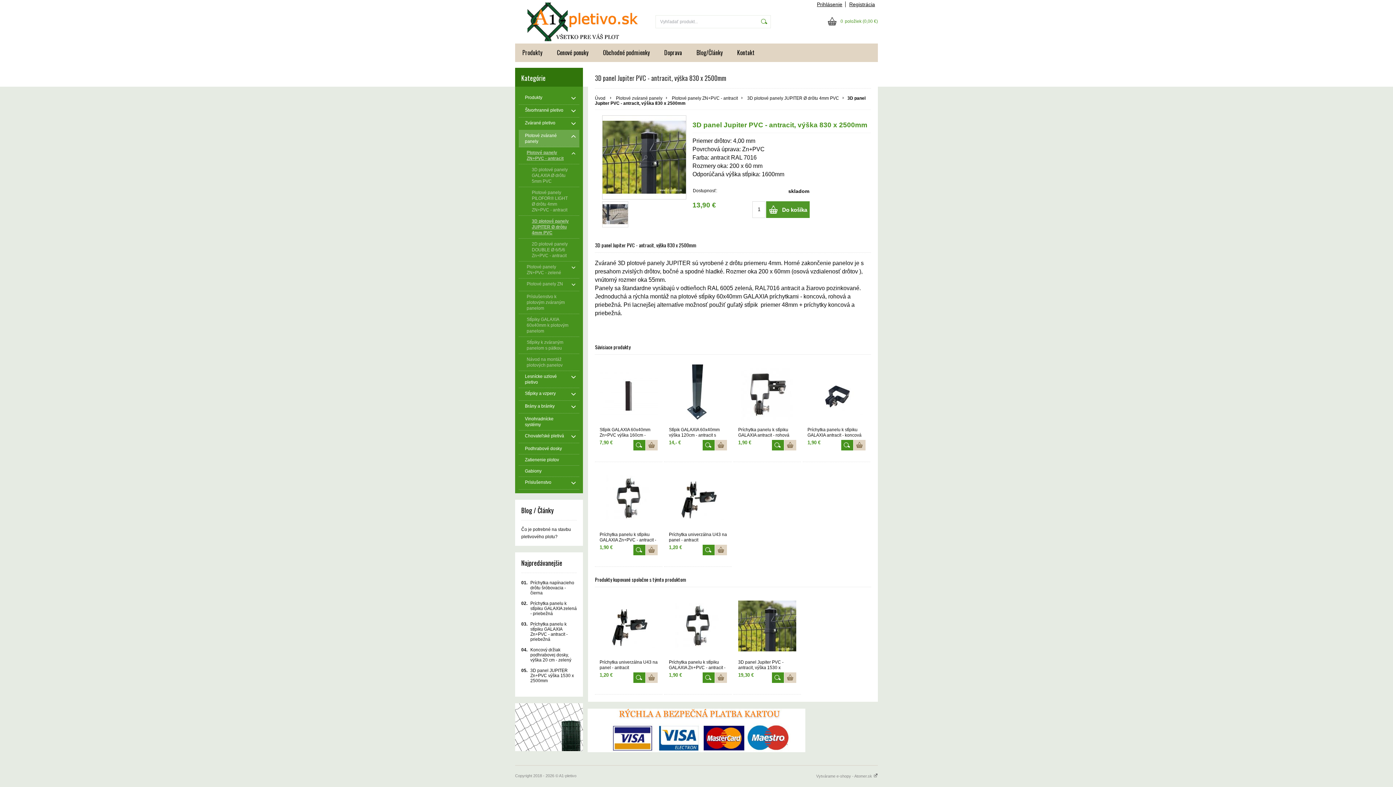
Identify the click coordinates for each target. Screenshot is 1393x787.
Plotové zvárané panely (639, 98)
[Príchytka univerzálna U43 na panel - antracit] (698, 498)
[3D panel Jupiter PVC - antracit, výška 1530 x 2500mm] (767, 626)
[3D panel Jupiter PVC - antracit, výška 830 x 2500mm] (644, 157)
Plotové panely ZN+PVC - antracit (705, 98)
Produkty (532, 52)
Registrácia (862, 4)
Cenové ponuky (572, 52)
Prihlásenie (829, 4)
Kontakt (746, 52)
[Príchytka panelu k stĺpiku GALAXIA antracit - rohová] (767, 393)
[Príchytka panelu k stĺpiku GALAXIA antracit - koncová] (837, 393)
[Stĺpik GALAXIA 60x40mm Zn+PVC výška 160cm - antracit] (629, 393)
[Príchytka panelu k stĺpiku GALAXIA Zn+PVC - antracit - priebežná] (629, 498)
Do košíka (794, 210)
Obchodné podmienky (626, 52)
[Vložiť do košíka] (652, 445)
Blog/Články (709, 52)
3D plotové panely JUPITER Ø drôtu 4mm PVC (793, 98)
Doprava (673, 52)
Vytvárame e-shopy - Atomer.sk (844, 776)
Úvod (600, 98)
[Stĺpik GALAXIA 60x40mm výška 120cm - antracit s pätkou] (698, 393)
